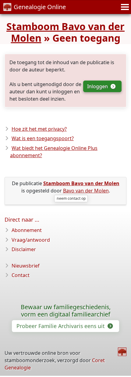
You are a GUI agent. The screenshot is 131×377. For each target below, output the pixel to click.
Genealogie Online (40, 7)
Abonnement (27, 230)
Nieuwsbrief (26, 265)
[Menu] (124, 7)
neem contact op (71, 198)
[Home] (122, 352)
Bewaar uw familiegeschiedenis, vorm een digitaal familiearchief (66, 310)
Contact (21, 275)
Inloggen (98, 86)
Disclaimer (24, 249)
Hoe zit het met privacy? (39, 129)
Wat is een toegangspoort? (43, 138)
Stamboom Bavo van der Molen (65, 32)
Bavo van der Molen (86, 190)
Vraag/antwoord (31, 240)
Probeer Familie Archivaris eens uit (61, 326)
